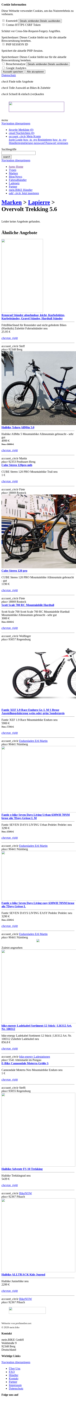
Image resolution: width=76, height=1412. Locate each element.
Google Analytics (16, 68)
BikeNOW (25, 1193)
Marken (11, 202)
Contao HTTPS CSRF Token (23, 24)
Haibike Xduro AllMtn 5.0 (17, 427)
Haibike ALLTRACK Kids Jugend (23, 1274)
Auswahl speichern (13, 71)
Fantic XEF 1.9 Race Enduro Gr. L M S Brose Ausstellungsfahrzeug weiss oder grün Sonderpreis (33, 711)
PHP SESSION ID (17, 44)
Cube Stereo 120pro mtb (16, 465)
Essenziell (12, 20)
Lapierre (39, 202)
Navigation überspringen (15, 123)
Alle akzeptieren (35, 71)
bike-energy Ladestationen (34, 1056)
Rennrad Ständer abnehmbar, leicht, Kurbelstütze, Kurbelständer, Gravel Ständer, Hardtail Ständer (33, 317)
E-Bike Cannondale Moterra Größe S (25, 1063)
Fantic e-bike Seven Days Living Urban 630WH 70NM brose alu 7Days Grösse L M (35, 816)
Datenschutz (8, 75)
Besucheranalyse (15, 64)
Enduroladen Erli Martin (33, 740)
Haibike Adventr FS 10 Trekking (22, 1168)
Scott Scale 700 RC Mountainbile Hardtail (27, 605)
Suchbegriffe (8, 149)
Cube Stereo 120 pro (14, 570)
